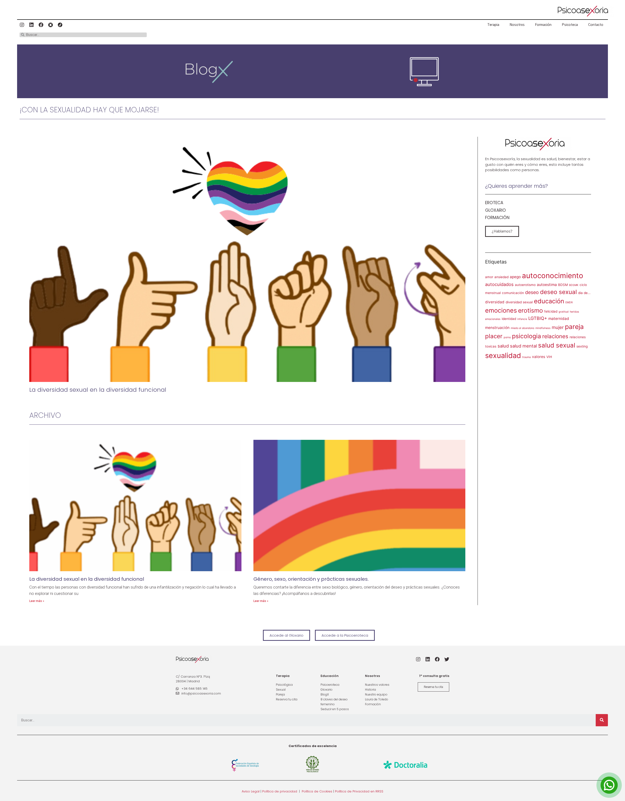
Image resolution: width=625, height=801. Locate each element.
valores (538, 356)
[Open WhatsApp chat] (609, 785)
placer (493, 336)
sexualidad (503, 355)
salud (503, 345)
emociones (501, 310)
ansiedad (501, 277)
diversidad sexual (519, 302)
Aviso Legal (251, 791)
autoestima (547, 284)
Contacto (595, 25)
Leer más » (36, 601)
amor (489, 277)
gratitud (564, 311)
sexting (582, 346)
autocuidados (499, 284)
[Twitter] (446, 659)
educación (549, 301)
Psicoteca (570, 25)
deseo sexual (558, 291)
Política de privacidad (279, 791)
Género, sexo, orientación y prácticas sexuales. (311, 579)
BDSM (563, 285)
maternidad (558, 318)
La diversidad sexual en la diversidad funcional (97, 390)
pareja (574, 326)
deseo (532, 292)
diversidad (494, 302)
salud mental (523, 345)
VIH (549, 357)
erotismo (530, 310)
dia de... (584, 293)
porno (507, 337)
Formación (543, 25)
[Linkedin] (31, 24)
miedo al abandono (522, 328)
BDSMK (573, 285)
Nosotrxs (517, 25)
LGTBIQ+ (537, 318)
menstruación (497, 327)
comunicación (513, 293)
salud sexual (556, 345)
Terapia (493, 25)
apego (515, 276)
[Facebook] (41, 24)
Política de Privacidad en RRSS (359, 791)
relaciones (555, 336)
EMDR (569, 302)
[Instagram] (22, 24)
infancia (522, 319)
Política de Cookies (317, 791)
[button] (502, 231)
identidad (509, 319)
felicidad (550, 311)
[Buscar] (602, 720)
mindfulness (543, 328)
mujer (558, 327)
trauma (526, 357)
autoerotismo (525, 285)
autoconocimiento (552, 275)
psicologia (526, 336)
